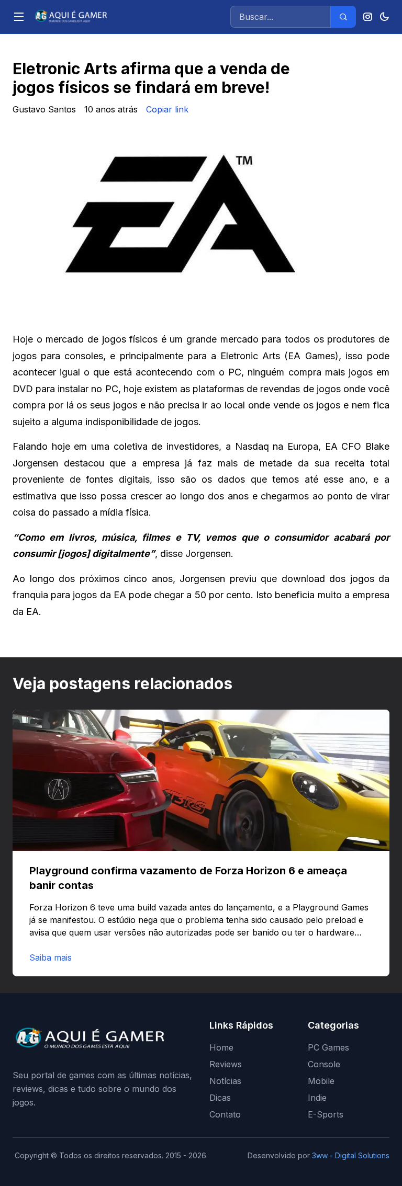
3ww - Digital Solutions (350, 1155)
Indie (317, 1097)
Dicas (220, 1097)
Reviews (225, 1064)
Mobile (321, 1081)
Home (221, 1047)
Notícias (225, 1081)
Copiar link (167, 109)
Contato (225, 1114)
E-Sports (325, 1114)
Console (324, 1064)
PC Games (328, 1047)
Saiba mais (50, 957)
